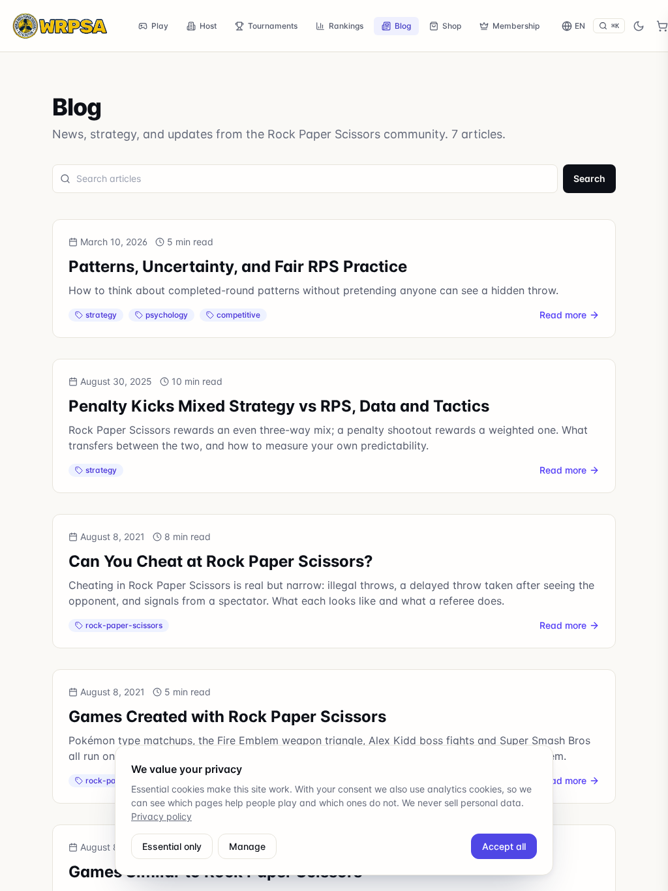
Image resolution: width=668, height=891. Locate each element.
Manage (247, 846)
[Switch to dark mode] (638, 26)
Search (589, 178)
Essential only (172, 846)
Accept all (504, 846)
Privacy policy (161, 816)
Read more (562, 314)
